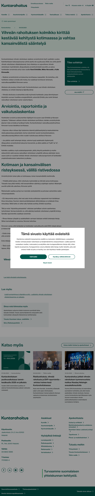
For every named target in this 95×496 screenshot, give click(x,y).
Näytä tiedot (47, 263)
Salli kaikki (33, 257)
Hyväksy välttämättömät (61, 257)
